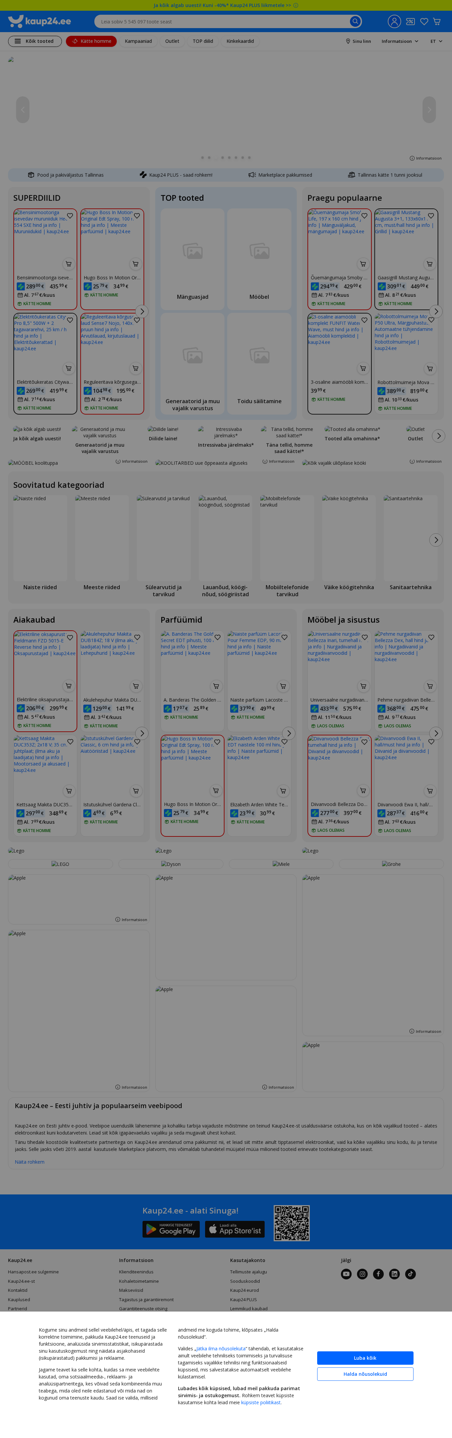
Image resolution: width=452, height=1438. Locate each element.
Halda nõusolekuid (365, 1374)
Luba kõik (365, 1358)
